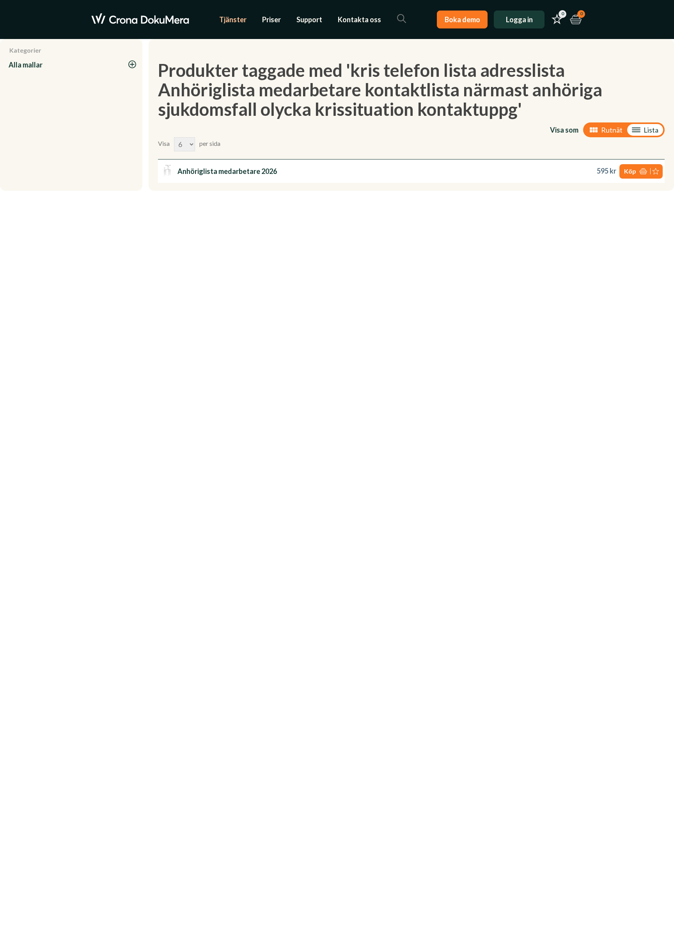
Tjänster (233, 19)
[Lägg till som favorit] (656, 171)
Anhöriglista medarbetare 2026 (227, 171)
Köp (630, 171)
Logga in (519, 19)
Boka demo (462, 19)
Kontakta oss (359, 19)
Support (309, 19)
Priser (271, 19)
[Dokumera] (140, 19)
